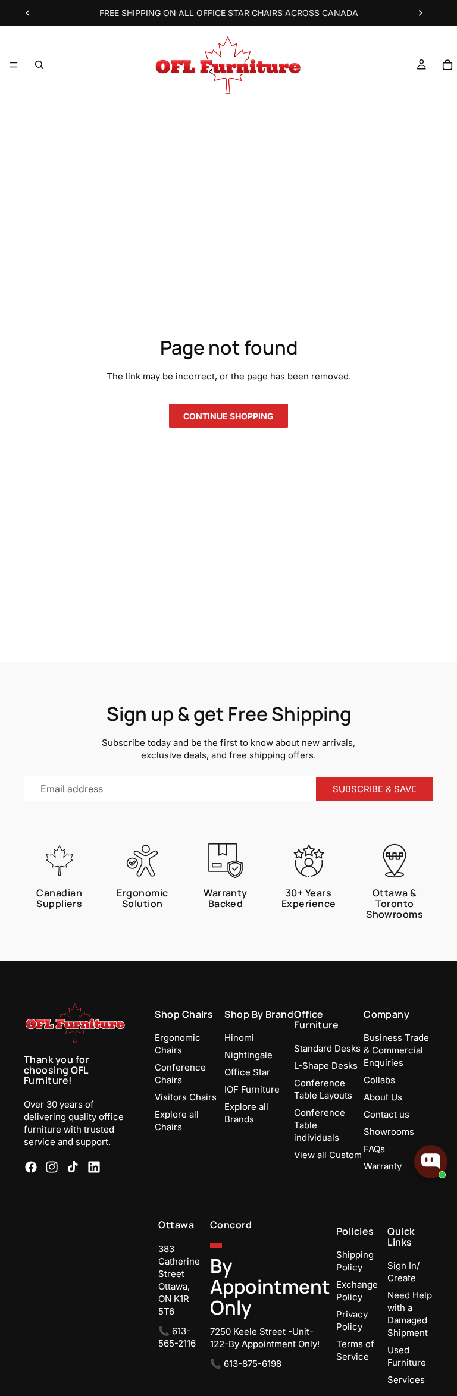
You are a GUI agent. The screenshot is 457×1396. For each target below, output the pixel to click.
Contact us (386, 1114)
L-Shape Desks (326, 1065)
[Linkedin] (94, 1167)
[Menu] (13, 65)
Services (406, 1379)
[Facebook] (31, 1167)
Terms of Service (355, 1350)
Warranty (383, 1166)
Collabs (379, 1080)
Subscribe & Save (375, 789)
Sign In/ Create (403, 1272)
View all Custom (328, 1154)
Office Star (247, 1072)
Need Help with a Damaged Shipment (409, 1314)
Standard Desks (327, 1048)
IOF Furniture (252, 1089)
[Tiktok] (72, 1167)
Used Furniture (406, 1356)
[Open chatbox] (430, 1161)
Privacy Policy (352, 1320)
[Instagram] (52, 1167)
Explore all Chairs (177, 1121)
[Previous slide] (28, 13)
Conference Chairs (180, 1074)
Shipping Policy (355, 1261)
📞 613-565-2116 (177, 1337)
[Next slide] (420, 13)
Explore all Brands (246, 1113)
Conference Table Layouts (323, 1089)
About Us (383, 1097)
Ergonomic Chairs (178, 1044)
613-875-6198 (252, 1363)
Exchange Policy (357, 1291)
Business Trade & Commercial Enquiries (396, 1050)
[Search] (39, 65)
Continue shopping (228, 416)
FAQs (374, 1149)
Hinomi (239, 1037)
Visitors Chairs (186, 1097)
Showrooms (389, 1131)
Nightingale (248, 1055)
